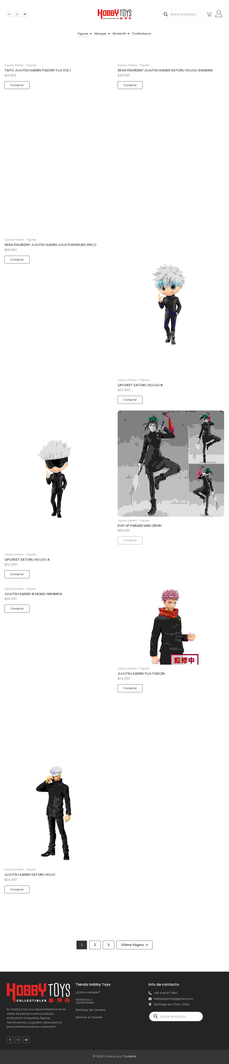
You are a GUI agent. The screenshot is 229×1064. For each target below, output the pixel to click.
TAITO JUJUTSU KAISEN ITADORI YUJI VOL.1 (37, 70)
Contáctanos (141, 33)
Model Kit (119, 33)
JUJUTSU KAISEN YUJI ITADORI (141, 673)
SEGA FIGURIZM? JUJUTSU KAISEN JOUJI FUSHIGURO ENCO (50, 245)
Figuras (83, 33)
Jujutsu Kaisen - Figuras (20, 65)
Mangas (100, 33)
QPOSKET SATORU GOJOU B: (140, 385)
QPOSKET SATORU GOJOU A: (27, 559)
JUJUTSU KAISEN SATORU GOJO (29, 874)
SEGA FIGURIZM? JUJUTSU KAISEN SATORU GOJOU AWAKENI (165, 70)
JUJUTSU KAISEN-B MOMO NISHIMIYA (33, 594)
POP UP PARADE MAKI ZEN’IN (139, 525)
